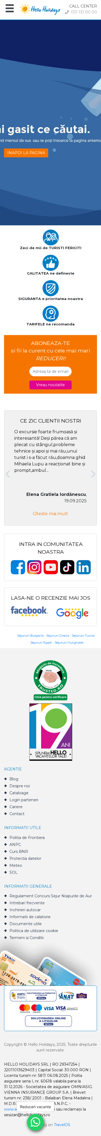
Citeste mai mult (50, 513)
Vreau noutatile (50, 384)
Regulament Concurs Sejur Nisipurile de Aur (50, 896)
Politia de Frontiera (27, 837)
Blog (13, 779)
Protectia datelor (25, 858)
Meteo (15, 865)
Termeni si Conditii (26, 937)
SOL (13, 872)
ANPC (15, 844)
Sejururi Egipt (41, 642)
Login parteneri (23, 799)
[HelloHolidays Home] (40, 9)
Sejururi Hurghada (69, 642)
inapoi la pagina (26, 152)
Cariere (16, 806)
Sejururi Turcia (83, 635)
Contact (17, 813)
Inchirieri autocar (25, 909)
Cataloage (19, 793)
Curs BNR (18, 851)
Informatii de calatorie (30, 916)
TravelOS (62, 1124)
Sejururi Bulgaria (30, 635)
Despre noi (19, 786)
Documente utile (25, 923)
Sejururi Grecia (57, 635)
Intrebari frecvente (27, 903)
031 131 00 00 (83, 12)
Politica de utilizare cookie (33, 930)
